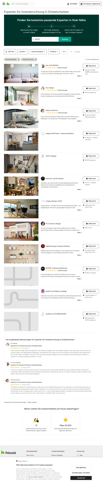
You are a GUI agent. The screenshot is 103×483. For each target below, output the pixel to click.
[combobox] (22, 4)
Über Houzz (30, 455)
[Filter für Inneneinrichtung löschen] (36, 59)
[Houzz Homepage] (8, 4)
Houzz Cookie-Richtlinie (35, 477)
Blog (81, 455)
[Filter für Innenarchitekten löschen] (19, 59)
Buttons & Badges (57, 455)
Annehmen (81, 478)
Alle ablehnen (81, 467)
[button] (4, 4)
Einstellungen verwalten (81, 473)
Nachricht (92, 66)
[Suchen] (13, 4)
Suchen (65, 39)
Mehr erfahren (32, 402)
